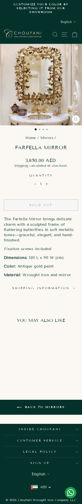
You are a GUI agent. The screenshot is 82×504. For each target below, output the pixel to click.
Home (31, 138)
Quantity (41, 175)
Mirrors (46, 138)
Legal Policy (40, 452)
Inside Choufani (40, 429)
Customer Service (40, 440)
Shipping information (41, 288)
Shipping (21, 166)
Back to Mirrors (44, 407)
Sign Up (40, 463)
